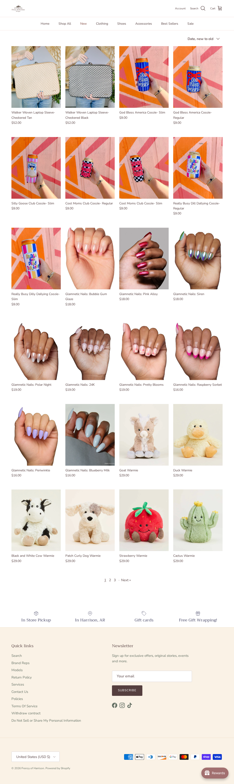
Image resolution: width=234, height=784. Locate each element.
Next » (126, 580)
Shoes (121, 23)
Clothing (102, 23)
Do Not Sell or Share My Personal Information (46, 720)
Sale (190, 23)
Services (17, 684)
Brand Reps (20, 663)
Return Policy (21, 677)
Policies (17, 699)
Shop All (64, 23)
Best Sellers (169, 23)
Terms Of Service (24, 706)
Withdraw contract (25, 713)
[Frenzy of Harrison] (18, 8)
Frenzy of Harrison (32, 768)
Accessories (143, 23)
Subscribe (127, 690)
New (83, 23)
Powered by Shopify (57, 768)
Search (16, 655)
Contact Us (19, 691)
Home (45, 23)
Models (17, 670)
